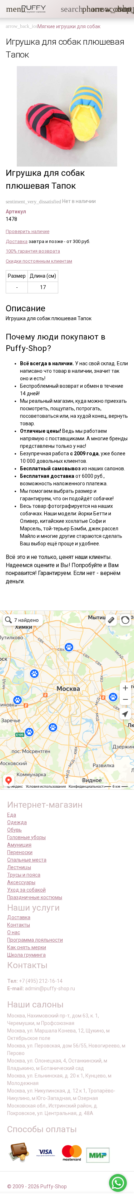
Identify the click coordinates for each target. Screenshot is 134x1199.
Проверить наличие (27, 231)
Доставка (17, 241)
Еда (11, 815)
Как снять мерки (26, 947)
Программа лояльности (35, 940)
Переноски (20, 852)
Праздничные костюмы (34, 897)
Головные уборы (26, 837)
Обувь (14, 830)
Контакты (18, 925)
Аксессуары (21, 882)
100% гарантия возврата (33, 251)
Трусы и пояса (23, 875)
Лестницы (19, 867)
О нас (13, 932)
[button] (10, 9)
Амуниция (19, 845)
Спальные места (26, 860)
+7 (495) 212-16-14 (41, 981)
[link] (109, 9)
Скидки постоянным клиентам (39, 261)
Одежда (17, 822)
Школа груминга (26, 955)
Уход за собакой (26, 890)
